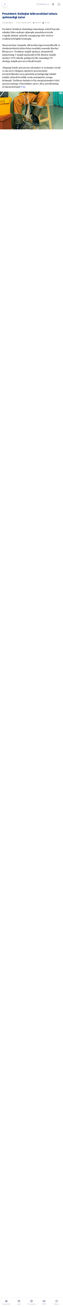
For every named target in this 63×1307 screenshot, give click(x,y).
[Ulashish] (59, 4)
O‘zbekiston (7, 23)
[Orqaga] (4, 4)
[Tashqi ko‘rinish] (53, 4)
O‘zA (23, 86)
